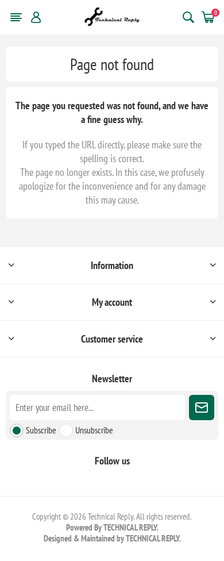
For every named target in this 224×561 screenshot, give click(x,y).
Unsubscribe (94, 430)
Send (201, 407)
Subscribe (41, 430)
